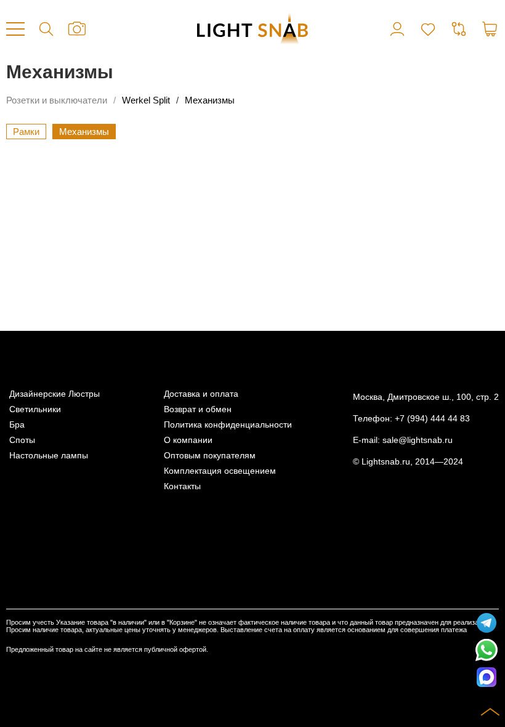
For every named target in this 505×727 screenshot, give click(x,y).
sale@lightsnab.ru (417, 440)
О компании (188, 440)
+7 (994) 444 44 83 (432, 418)
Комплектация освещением (220, 471)
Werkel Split (146, 100)
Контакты (182, 486)
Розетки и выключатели (56, 100)
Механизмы (210, 100)
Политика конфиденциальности (228, 424)
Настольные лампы (48, 455)
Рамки (26, 131)
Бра (17, 424)
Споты (22, 440)
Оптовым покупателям (210, 455)
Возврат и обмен (198, 409)
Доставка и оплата (201, 394)
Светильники (35, 409)
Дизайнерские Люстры (54, 394)
